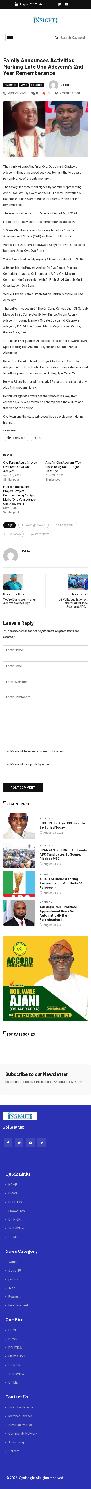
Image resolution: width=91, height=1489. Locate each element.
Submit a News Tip (21, 1407)
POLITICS (15, 1202)
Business (14, 1297)
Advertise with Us (20, 1425)
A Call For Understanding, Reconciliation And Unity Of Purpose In (61, 883)
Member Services (20, 1416)
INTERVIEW (16, 1228)
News (24, 85)
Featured (10, 85)
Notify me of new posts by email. (28, 764)
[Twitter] (59, 4)
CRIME (13, 1237)
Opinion (47, 874)
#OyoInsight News (33, 525)
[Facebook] (52, 4)
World (12, 1262)
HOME (12, 1185)
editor (65, 84)
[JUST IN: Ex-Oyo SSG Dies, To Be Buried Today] (19, 826)
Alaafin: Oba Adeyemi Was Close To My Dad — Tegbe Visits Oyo (63, 467)
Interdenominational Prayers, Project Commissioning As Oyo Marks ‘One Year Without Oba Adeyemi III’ (19, 495)
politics (37, 85)
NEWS (12, 1193)
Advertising (16, 1442)
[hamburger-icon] (10, 37)
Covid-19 (14, 1270)
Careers (13, 1451)
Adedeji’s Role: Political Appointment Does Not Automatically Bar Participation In (58, 913)
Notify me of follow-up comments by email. (35, 751)
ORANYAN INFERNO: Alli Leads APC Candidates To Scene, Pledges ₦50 (63, 854)
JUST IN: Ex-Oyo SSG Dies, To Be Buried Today (62, 825)
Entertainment (18, 1305)
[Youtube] (65, 4)
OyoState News (39, 534)
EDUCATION (16, 1211)
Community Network (22, 1433)
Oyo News (14, 534)
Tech (11, 1288)
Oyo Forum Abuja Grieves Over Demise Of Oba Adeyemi (20, 467)
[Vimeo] (41, 1142)
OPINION (14, 1219)
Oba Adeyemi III (64, 525)
